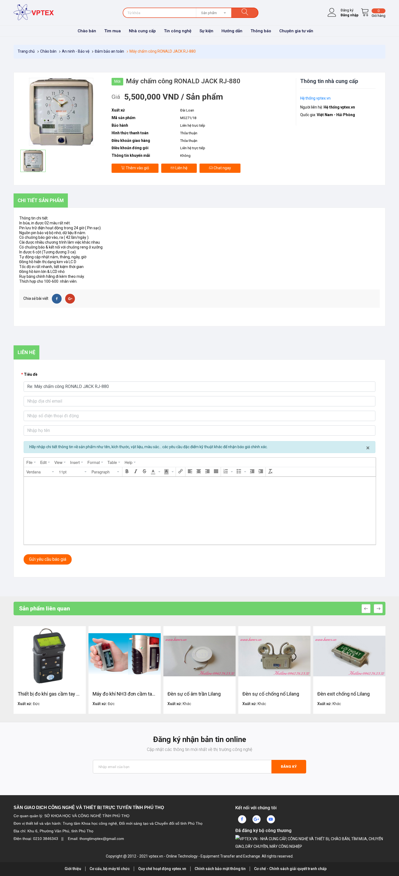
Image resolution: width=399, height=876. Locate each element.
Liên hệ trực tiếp (192, 148)
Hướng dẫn (231, 30)
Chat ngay (222, 168)
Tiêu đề (30, 374)
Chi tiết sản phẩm (41, 200)
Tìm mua (112, 30)
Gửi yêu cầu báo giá (47, 559)
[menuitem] (31, 462)
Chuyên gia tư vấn (296, 30)
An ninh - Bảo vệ (75, 51)
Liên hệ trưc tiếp (192, 125)
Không (185, 156)
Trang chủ (26, 51)
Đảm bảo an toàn (109, 51)
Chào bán (87, 30)
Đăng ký (289, 766)
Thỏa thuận (188, 133)
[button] (40, 472)
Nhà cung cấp (142, 30)
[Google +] (70, 299)
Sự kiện (206, 30)
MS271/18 (188, 118)
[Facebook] (57, 299)
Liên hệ (181, 168)
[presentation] (31, 462)
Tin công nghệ (177, 30)
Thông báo (261, 30)
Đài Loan (187, 110)
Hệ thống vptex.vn (315, 98)
